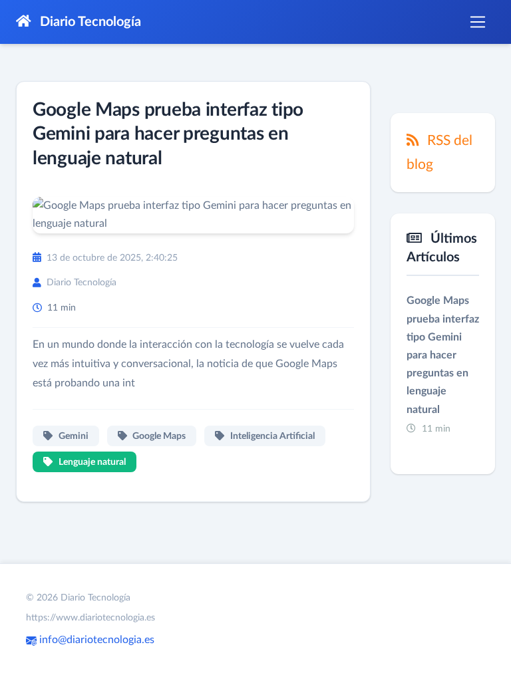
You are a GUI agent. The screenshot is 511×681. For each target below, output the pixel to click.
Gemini (72, 436)
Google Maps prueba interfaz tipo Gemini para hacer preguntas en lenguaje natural (168, 134)
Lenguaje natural (91, 462)
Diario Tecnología (89, 22)
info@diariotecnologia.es (95, 639)
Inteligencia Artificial (271, 436)
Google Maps (158, 436)
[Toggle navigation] (477, 22)
